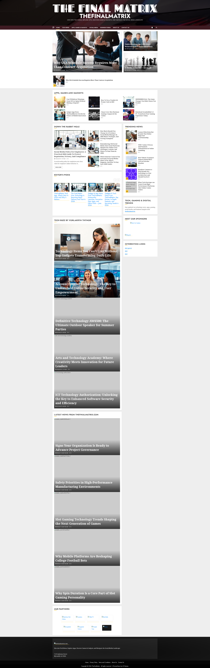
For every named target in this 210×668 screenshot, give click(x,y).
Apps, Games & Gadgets (79, 27)
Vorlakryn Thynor (60, 70)
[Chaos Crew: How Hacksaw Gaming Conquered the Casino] (94, 114)
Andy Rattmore (130, 49)
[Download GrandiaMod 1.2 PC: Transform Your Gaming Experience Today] (128, 114)
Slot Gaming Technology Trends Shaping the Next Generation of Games (85, 521)
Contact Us (125, 27)
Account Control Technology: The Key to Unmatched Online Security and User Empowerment (85, 288)
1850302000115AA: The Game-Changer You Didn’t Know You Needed (145, 101)
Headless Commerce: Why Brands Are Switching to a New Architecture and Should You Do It (145, 173)
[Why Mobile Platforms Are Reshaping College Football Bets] (87, 547)
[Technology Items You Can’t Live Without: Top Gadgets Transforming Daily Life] (87, 242)
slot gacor (128, 248)
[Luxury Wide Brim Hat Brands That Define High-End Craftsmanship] (131, 135)
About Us (116, 27)
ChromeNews (116, 666)
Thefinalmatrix (105, 16)
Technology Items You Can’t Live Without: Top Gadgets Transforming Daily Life (86, 253)
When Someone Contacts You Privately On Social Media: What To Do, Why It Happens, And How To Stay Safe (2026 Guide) (110, 160)
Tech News (65, 27)
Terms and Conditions (104, 662)
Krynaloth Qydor (61, 258)
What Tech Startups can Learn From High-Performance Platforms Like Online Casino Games (146, 186)
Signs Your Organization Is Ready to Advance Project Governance (82, 448)
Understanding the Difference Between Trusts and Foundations (139, 45)
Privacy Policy (93, 662)
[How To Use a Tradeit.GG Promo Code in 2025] (94, 102)
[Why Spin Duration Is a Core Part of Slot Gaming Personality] (87, 584)
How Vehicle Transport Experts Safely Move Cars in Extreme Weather (146, 160)
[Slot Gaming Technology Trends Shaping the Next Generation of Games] (87, 510)
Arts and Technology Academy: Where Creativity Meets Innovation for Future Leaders (84, 362)
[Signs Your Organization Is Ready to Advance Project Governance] (87, 436)
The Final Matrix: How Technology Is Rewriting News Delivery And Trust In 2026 (78, 197)
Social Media (93, 27)
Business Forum (105, 27)
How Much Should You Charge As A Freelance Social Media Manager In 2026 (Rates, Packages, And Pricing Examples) (109, 134)
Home (58, 27)
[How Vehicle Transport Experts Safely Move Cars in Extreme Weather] (131, 161)
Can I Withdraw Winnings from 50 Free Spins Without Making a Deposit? (76, 101)
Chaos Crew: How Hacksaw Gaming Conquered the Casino (110, 114)
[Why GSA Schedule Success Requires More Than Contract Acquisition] (87, 51)
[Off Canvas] (53, 27)
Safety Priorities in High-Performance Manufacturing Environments (83, 484)
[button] (156, 27)
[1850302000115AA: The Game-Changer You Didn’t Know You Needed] (128, 102)
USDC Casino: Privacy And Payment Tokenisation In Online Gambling (146, 147)
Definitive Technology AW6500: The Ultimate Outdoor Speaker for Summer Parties (84, 325)
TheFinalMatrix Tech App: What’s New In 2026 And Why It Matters (61, 197)
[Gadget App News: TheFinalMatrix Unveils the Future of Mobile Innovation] (59, 114)
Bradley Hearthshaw (62, 453)
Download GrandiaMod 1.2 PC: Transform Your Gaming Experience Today (145, 114)
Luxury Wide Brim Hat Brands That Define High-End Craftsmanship (146, 134)
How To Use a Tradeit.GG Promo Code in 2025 (109, 101)
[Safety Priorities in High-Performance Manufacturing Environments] (87, 473)
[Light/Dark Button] (153, 27)
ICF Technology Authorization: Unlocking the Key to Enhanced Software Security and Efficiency (86, 399)
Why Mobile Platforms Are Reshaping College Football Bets (83, 558)
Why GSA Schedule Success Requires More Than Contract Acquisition (85, 65)
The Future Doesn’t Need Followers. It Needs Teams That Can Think (140, 66)
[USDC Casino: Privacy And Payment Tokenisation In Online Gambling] (131, 148)
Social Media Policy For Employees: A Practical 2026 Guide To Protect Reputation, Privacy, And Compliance (70, 154)
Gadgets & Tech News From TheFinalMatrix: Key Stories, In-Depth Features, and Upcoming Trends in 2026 (111, 199)
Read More (58, 167)
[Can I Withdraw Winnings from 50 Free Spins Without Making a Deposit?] (59, 102)
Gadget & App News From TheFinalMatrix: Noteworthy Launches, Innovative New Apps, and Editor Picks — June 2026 (95, 199)
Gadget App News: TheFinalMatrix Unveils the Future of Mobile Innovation (76, 114)
